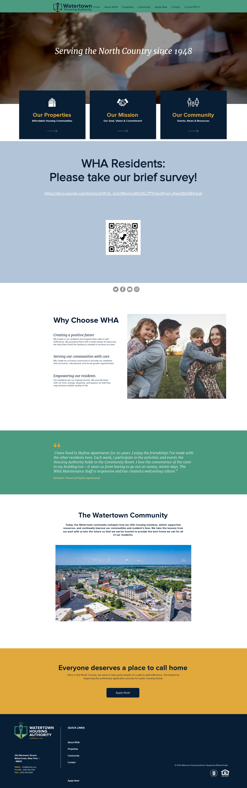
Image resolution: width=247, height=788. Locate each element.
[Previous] (17, 58)
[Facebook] (123, 289)
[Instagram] (137, 289)
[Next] (230, 58)
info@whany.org (29, 767)
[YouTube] (130, 289)
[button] (52, 115)
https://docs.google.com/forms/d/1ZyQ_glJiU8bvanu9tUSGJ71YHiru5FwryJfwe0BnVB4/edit (123, 193)
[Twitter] (115, 289)
